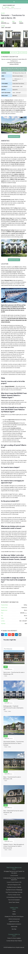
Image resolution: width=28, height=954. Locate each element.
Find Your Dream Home (14, 894)
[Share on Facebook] (2, 634)
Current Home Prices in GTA (14, 882)
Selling (3, 13)
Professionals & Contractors (14, 924)
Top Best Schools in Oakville (14, 887)
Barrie (25, 610)
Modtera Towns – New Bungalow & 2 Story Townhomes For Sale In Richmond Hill (13, 846)
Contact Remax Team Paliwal (14, 940)
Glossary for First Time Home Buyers (14, 916)
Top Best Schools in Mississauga (14, 889)
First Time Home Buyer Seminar (14, 892)
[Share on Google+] (13, 634)
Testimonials (14, 926)
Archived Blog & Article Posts (14, 897)
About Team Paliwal (14, 902)
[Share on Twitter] (6, 634)
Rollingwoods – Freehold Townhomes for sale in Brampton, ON (13, 707)
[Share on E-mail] (20, 634)
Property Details (5, 52)
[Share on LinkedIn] (16, 634)
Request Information (22, 52)
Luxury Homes (14, 875)
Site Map (14, 929)
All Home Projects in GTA (14, 884)
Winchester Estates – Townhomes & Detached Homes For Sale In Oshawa (13, 743)
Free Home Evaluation (14, 899)
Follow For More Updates (14, 938)
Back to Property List (9, 5)
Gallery (14, 914)
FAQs (14, 911)
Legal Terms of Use (14, 921)
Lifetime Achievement (14, 919)
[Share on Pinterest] (9, 634)
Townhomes (24, 607)
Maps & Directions (14, 52)
